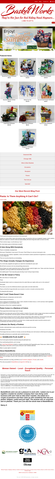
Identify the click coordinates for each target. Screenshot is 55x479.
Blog (40, 1)
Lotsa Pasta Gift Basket (7, 344)
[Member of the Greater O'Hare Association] (27, 451)
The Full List (27, 179)
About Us (43, 469)
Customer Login (27, 470)
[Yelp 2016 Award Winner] (27, 419)
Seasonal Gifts (27, 154)
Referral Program (4, 469)
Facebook (24, 359)
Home (36, 1)
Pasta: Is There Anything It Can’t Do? (19, 196)
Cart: (52, 1)
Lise (30, 361)
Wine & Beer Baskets (27, 163)
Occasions (27, 167)
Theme (27, 175)
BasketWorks (15, 361)
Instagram (29, 359)
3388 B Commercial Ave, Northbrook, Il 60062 (27, 472)
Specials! (27, 184)
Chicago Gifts (27, 158)
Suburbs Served (20, 469)
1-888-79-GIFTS (27, 21)
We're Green (47, 469)
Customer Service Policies (35, 469)
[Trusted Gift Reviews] (27, 443)
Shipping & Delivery (12, 469)
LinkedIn (41, 359)
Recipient (27, 171)
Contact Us (45, 1)
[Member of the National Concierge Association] (44, 451)
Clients (52, 469)
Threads (35, 359)
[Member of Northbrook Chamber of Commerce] (10, 451)
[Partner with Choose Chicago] (27, 462)
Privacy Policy (26, 469)
